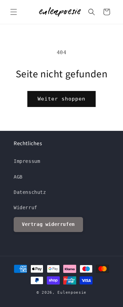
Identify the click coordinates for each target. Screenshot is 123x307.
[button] (13, 11)
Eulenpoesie (71, 292)
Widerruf (25, 207)
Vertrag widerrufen (48, 224)
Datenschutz (30, 192)
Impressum (27, 161)
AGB (18, 177)
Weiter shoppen (61, 99)
